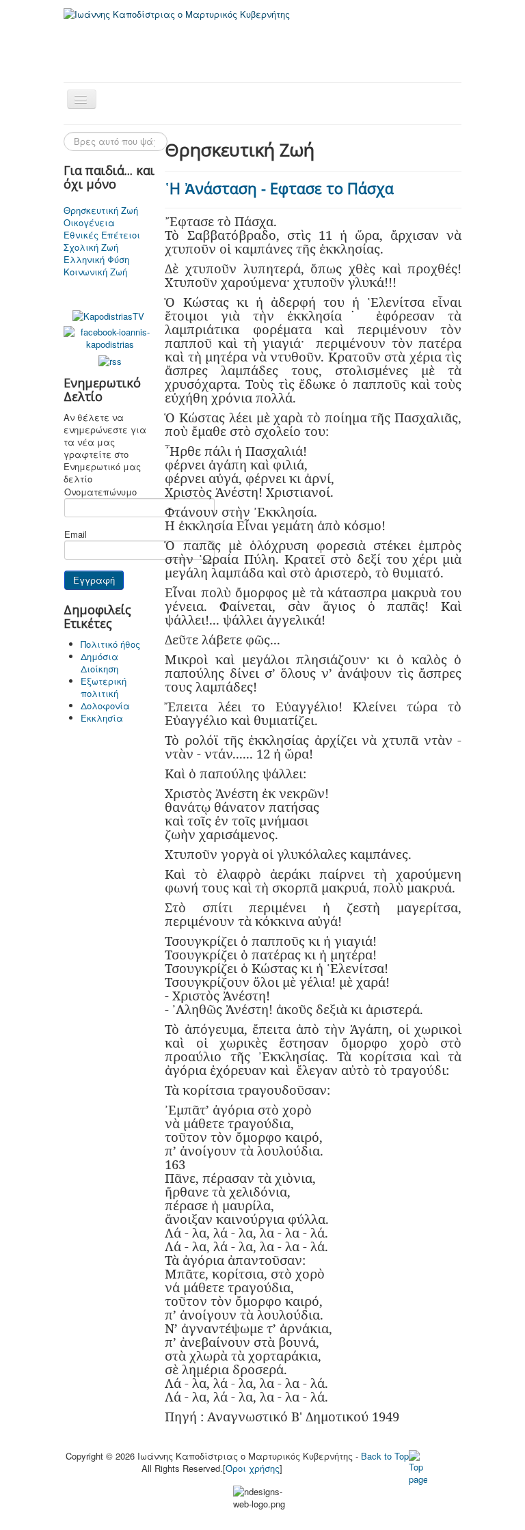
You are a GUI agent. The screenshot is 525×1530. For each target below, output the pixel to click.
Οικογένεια (89, 223)
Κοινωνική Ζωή (95, 272)
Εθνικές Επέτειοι (102, 235)
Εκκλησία (102, 717)
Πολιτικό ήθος (110, 644)
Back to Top (385, 1455)
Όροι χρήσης (253, 1468)
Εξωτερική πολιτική (103, 687)
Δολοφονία (105, 705)
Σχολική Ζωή (91, 247)
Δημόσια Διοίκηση (99, 662)
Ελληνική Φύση (96, 260)
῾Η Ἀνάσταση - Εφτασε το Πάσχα (279, 188)
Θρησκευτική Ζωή (101, 210)
